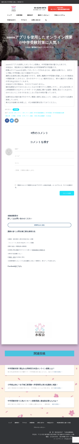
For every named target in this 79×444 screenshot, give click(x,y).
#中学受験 (49, 113)
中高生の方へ (11, 20)
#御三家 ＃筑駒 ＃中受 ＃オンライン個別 (19, 116)
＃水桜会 (48, 116)
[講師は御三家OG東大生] (13, 8)
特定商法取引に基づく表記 (64, 422)
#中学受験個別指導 (58, 113)
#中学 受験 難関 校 (39, 113)
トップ (9, 15)
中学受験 (16, 109)
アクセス (24, 20)
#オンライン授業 (28, 113)
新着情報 (19, 15)
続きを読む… (58, 372)
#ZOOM (11, 113)
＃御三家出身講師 (39, 116)
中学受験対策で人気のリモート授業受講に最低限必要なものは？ (33, 401)
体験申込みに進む (39, 225)
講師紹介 (30, 15)
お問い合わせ (36, 20)
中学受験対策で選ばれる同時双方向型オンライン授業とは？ (31, 368)
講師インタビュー (44, 15)
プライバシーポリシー (39, 427)
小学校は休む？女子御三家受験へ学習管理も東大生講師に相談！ (33, 385)
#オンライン (18, 113)
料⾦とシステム (60, 15)
